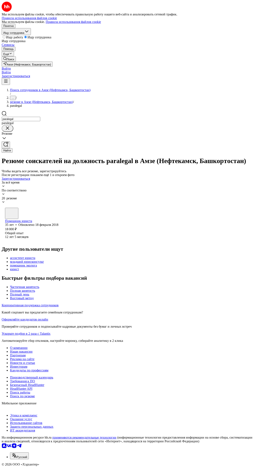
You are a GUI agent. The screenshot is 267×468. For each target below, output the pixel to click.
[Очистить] (7, 128)
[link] (9, 59)
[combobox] (21, 119)
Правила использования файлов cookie (73, 22)
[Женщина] (11, 213)
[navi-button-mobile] (6, 81)
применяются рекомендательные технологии (84, 437)
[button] (6, 68)
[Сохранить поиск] (6, 144)
